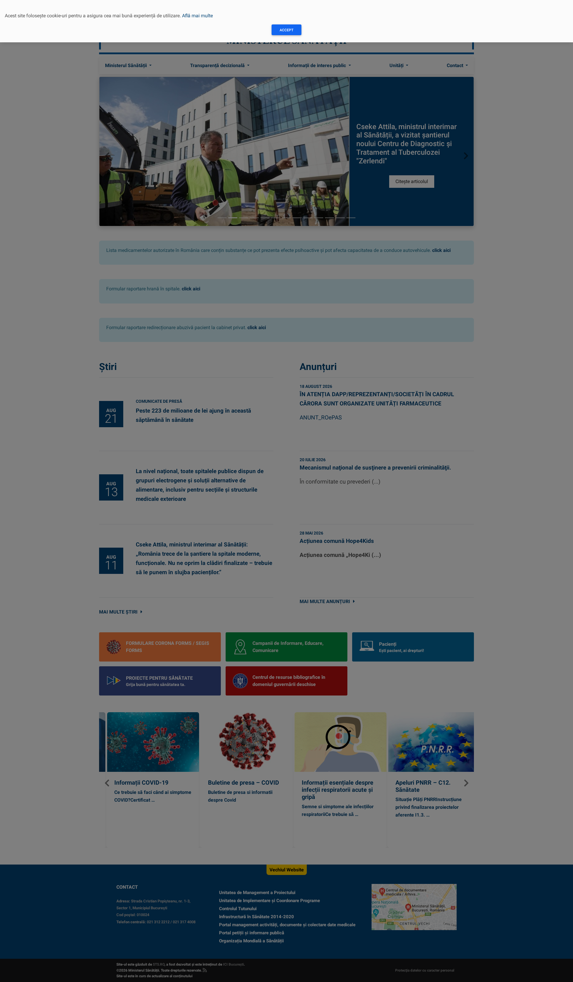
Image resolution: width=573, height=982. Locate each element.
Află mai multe (197, 15)
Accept (286, 30)
